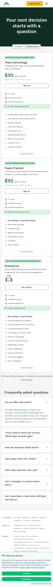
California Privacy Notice (23, 539)
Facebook (26, 517)
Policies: (5, 536)
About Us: (6, 525)
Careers (41, 528)
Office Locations (30, 528)
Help (24, 531)
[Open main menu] (46, 3)
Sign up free (35, 3)
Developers (36, 520)
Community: (7, 517)
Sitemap (17, 531)
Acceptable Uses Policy (23, 542)
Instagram (17, 520)
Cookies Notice (38, 567)
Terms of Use (19, 536)
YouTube (26, 520)
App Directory (34, 525)
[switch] (13, 45)
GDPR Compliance (21, 545)
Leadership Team (20, 525)
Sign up (26, 85)
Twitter (34, 517)
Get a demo (26, 287)
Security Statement (41, 542)
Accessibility (19, 548)
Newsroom (18, 528)
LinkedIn (42, 517)
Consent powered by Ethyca (39, 584)
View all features (26, 154)
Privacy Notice (26, 567)
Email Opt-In (34, 545)
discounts (35, 415)
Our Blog (17, 517)
